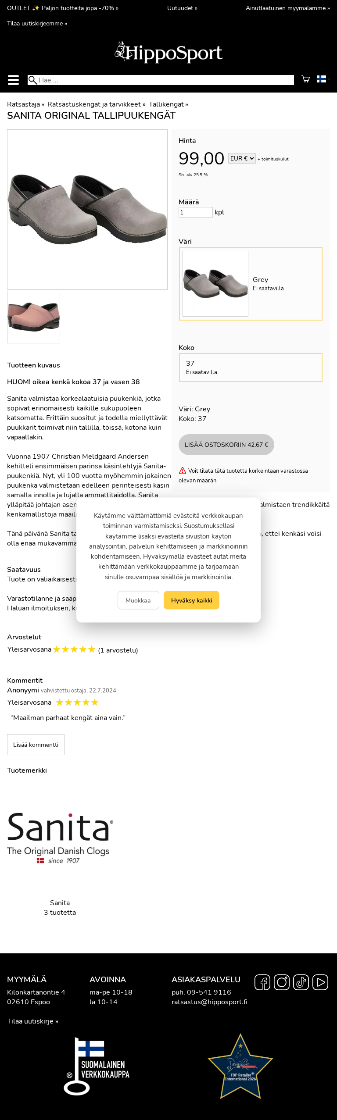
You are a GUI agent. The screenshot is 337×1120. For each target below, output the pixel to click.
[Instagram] (282, 983)
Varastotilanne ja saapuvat (48, 598)
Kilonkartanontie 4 (36, 992)
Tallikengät (168, 104)
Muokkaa (138, 600)
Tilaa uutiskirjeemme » (37, 23)
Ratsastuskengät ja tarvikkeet (96, 104)
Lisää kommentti (35, 744)
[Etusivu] (168, 63)
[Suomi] (323, 80)
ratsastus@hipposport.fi (209, 1002)
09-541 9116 (209, 992)
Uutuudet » (182, 8)
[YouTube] (320, 983)
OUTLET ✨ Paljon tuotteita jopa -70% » (62, 8)
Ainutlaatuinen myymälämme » (288, 8)
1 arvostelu (118, 650)
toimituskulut (275, 159)
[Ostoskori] (305, 80)
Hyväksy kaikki (191, 600)
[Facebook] (262, 983)
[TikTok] (301, 983)
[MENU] (13, 80)
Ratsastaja (25, 104)
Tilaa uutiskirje (30, 1021)
